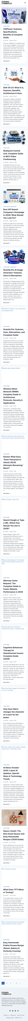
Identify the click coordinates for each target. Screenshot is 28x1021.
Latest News (6, 26)
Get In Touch (20, 1015)
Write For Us (18, 1017)
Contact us (13, 1015)
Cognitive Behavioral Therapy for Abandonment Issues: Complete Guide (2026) (13, 653)
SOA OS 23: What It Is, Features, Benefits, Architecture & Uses (13, 90)
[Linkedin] (18, 1011)
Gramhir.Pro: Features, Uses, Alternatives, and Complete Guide (14, 332)
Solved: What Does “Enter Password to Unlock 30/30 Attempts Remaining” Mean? (13, 462)
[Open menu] (25, 3)
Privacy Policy (10, 1017)
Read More (7, 61)
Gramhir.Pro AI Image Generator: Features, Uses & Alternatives (13, 273)
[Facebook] (10, 1011)
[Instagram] (15, 1011)
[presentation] (14, 16)
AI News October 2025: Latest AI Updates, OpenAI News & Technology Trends (12, 773)
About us (6, 1015)
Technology (13, 206)
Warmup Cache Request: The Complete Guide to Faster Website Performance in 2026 (13, 586)
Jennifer (6, 40)
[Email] (12, 1011)
